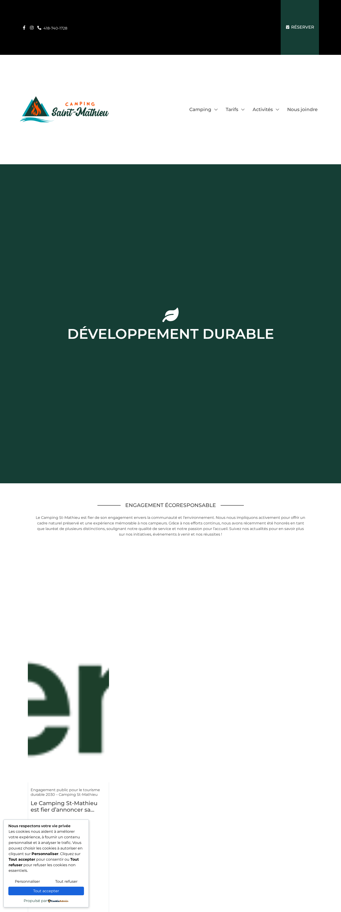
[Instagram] (32, 28)
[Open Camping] (216, 109)
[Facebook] (24, 28)
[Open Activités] (277, 109)
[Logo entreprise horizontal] (64, 110)
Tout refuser (66, 881)
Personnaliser (27, 881)
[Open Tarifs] (243, 109)
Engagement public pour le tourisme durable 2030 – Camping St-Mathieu (65, 792)
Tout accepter (46, 891)
